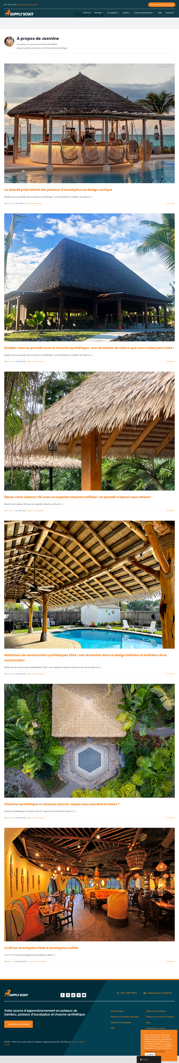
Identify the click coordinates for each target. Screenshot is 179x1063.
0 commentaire (36, 203)
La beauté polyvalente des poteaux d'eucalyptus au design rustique (58, 190)
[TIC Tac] (73, 995)
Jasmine (10, 203)
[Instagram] (68, 995)
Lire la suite (171, 203)
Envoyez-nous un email (27, 5)
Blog (26, 203)
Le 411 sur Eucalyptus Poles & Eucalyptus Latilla (41, 948)
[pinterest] (79, 995)
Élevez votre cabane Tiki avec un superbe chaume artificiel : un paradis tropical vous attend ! (77, 497)
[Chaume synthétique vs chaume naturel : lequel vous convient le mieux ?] (89, 741)
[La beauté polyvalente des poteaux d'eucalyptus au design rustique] (89, 123)
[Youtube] (84, 995)
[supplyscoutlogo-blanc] (19, 10)
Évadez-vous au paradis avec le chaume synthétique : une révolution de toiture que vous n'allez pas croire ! (89, 348)
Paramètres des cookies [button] (155, 1051)
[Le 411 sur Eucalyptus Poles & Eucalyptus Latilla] (89, 884)
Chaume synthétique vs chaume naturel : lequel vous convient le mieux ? (61, 804)
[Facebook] (63, 995)
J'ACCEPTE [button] (150, 1055)
